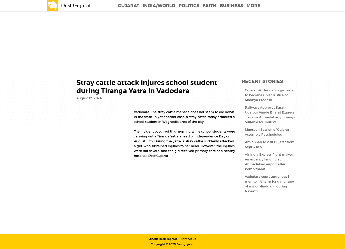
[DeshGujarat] (69, 5)
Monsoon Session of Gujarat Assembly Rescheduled (267, 132)
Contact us (188, 239)
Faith (209, 6)
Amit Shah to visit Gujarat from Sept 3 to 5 (270, 144)
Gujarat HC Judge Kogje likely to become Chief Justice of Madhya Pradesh (269, 95)
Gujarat (128, 6)
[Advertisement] (108, 40)
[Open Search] (296, 5)
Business (231, 6)
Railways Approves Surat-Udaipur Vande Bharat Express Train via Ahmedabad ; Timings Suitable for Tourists (270, 115)
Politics (189, 6)
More (254, 6)
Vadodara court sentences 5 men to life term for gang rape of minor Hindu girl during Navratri (269, 184)
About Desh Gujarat (163, 239)
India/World (159, 6)
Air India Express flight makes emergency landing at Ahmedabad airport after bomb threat (269, 162)
